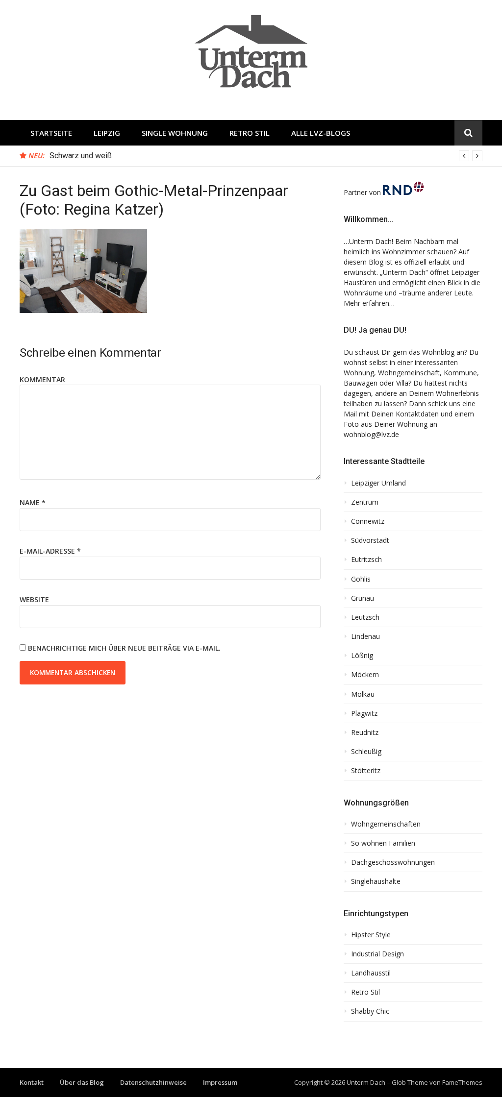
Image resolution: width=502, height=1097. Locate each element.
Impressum (220, 1082)
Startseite (51, 133)
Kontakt (32, 1082)
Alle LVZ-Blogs (320, 133)
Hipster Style (371, 934)
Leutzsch (365, 617)
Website (34, 599)
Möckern (365, 674)
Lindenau (365, 636)
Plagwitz (364, 713)
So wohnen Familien (383, 843)
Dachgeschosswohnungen (393, 862)
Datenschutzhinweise (153, 1082)
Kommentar (42, 379)
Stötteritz (365, 770)
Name (33, 502)
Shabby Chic (370, 1011)
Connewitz (367, 521)
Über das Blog (82, 1082)
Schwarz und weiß (81, 155)
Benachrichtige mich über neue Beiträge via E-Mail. (124, 648)
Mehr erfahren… (369, 303)
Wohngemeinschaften (386, 824)
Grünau (362, 598)
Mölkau (363, 694)
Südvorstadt (370, 540)
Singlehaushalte (376, 881)
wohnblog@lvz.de (371, 434)
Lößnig (362, 655)
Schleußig (366, 751)
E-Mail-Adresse (50, 551)
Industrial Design (377, 954)
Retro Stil (249, 133)
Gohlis (361, 579)
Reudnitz (364, 732)
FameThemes (462, 1082)
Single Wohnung (175, 133)
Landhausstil (371, 973)
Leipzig (107, 133)
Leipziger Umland (378, 483)
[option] (266, 155)
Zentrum (364, 502)
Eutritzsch (366, 559)
